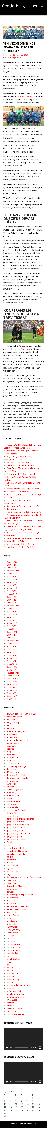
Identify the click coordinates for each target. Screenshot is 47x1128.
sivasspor (11, 935)
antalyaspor (12, 737)
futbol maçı (33, 426)
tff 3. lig (10, 970)
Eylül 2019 (11, 699)
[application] (23, 1039)
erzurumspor (13, 781)
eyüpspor (11, 786)
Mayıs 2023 (12, 579)
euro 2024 (11, 783)
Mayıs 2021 (12, 649)
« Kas (6, 1116)
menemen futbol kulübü (18, 906)
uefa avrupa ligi (14, 991)
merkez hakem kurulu (17, 909)
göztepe (10, 845)
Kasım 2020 (12, 667)
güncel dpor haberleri (33, 408)
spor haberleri (25, 414)
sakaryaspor (12, 927)
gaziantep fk (12, 807)
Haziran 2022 (13, 611)
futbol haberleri (10, 408)
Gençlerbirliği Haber (20, 5)
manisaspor (12, 903)
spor (5, 414)
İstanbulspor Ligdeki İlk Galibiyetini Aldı (24, 512)
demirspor (27, 417)
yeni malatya (12, 1011)
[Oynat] (7, 1047)
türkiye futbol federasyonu (19, 985)
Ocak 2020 (11, 693)
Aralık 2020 (12, 664)
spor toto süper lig (15, 950)
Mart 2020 (11, 687)
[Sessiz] (36, 1047)
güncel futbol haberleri (13, 411)
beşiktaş (10, 748)
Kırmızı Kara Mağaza (16, 886)
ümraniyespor (13, 999)
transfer (10, 976)
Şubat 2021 (12, 658)
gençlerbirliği (12, 816)
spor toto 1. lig (13, 947)
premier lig (12, 924)
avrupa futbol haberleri (17, 740)
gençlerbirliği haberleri (17, 827)
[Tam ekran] (40, 1047)
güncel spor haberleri (33, 411)
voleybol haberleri (15, 1008)
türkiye (10, 982)
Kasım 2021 (12, 632)
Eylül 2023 (11, 567)
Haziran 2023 (13, 576)
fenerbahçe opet (14, 795)
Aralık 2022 (12, 594)
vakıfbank (11, 1002)
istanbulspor (12, 871)
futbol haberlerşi (19, 426)
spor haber (13, 414)
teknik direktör (13, 959)
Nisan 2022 (12, 617)
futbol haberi (30, 423)
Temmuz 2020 (13, 675)
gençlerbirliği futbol (15, 821)
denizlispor (12, 769)
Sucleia (18, 282)
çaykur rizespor (14, 763)
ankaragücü (12, 734)
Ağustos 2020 (13, 672)
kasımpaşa (11, 880)
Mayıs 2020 (12, 681)
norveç (10, 918)
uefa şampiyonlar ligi (16, 997)
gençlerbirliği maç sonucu (18, 833)
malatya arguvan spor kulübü (20, 894)
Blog (24, 402)
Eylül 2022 (11, 602)
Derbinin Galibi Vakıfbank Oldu (20, 465)
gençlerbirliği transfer (16, 839)
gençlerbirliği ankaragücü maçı (20, 819)
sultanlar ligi (12, 953)
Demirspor (26, 349)
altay (9, 725)
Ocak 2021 (11, 661)
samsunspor (12, 932)
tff (8, 964)
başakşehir (12, 746)
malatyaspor (12, 897)
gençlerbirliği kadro (15, 830)
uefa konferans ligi (15, 994)
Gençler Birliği (13, 813)
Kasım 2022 (12, 597)
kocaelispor (12, 889)
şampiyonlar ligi (14, 929)
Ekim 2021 (11, 635)
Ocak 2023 (11, 591)
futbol (37, 405)
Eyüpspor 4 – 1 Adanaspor (18, 462)
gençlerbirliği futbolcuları (18, 824)
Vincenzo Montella (26, 96)
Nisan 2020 (12, 684)
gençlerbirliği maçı (15, 836)
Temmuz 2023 (13, 573)
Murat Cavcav (13, 915)
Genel (20, 408)
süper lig (11, 956)
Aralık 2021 (12, 629)
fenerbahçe (12, 792)
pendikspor (12, 921)
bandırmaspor (13, 743)
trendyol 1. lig (13, 979)
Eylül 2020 (11, 670)
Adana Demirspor (14, 417)
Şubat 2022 (12, 623)
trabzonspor (12, 973)
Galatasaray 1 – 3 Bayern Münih (21, 474)
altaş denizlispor (14, 722)
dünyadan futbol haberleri (20, 420)
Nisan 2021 (12, 652)
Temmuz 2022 (13, 608)
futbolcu (7, 429)
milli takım (11, 912)
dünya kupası (13, 772)
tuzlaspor (11, 988)
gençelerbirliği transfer (17, 810)
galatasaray (12, 804)
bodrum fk (11, 754)
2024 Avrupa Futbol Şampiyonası (21, 713)
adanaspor (11, 719)
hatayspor (11, 859)
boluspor (11, 760)
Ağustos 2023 (13, 570)
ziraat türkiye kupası (16, 1014)
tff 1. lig (10, 967)
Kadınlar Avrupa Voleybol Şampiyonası (24, 877)
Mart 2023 (11, 585)
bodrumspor (12, 757)
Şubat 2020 (12, 690)
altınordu (11, 728)
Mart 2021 (11, 655)
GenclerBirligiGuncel (12, 57)
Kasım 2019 (12, 696)
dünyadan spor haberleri (22, 405)
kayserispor (12, 883)
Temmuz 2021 (13, 643)
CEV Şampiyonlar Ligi (16, 766)
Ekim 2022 (11, 599)
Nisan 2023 (12, 582)
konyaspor (11, 891)
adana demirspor (13, 402)
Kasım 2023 (12, 562)
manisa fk (11, 900)
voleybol (10, 1005)
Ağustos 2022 (13, 605)
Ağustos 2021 (13, 640)
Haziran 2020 (13, 678)
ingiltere (10, 868)
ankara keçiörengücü (16, 731)
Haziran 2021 (13, 646)
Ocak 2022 (11, 626)
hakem (10, 856)
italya (9, 874)
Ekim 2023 (11, 564)
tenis (9, 962)
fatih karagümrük (15, 789)
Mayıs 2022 (12, 614)
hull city (10, 862)
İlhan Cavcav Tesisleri (16, 865)
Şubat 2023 (12, 588)
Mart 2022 (11, 620)
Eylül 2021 (11, 637)
